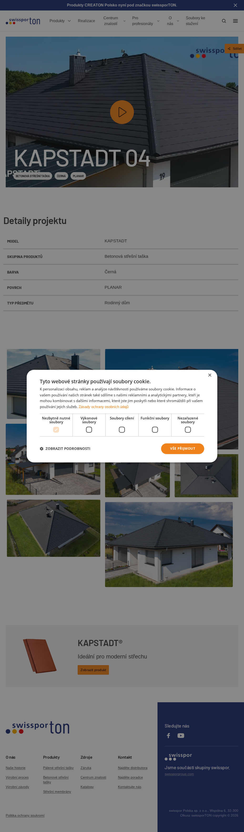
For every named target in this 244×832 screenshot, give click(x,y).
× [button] (209, 375)
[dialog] (122, 416)
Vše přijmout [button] (182, 448)
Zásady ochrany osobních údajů (103, 407)
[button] (65, 448)
